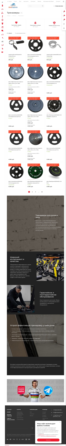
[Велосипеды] (3, 9)
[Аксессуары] (3, 16)
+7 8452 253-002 (59, 6)
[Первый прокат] (3, 41)
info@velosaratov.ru (58, 412)
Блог (31, 412)
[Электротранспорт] (3, 6)
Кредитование (20, 417)
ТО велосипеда (20, 419)
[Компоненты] (3, 45)
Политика (32, 413)
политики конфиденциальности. (48, 436)
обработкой (41, 434)
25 (41, 191)
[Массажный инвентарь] (3, 49)
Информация (33, 409)
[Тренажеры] (3, 27)
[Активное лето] (3, 31)
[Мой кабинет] (63, 1)
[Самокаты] (3, 34)
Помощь (44, 409)
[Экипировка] (3, 23)
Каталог (9, 409)
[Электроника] (3, 20)
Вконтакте (32, 428)
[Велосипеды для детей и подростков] (3, 13)
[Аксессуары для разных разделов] (3, 52)
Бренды (31, 415)
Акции (9, 412)
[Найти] (42, 6)
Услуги (19, 409)
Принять (48, 440)
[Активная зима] (3, 38)
